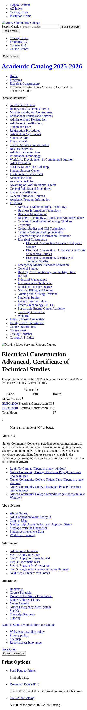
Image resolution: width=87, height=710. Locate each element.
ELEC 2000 (10, 403)
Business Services (21, 148)
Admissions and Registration (28, 119)
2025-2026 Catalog (22, 698)
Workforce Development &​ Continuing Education (41, 159)
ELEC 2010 (10, 408)
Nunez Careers (19, 603)
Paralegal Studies (29, 297)
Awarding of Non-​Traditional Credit (33, 185)
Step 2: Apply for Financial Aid (30, 558)
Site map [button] (15, 639)
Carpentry (24, 225)
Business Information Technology (39, 210)
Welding (23, 315)
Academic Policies (21, 181)
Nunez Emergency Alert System (30, 607)
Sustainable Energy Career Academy (41, 308)
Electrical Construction (24, 83)
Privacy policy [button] (19, 635)
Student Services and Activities (29, 145)
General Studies (28, 268)
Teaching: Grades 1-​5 (31, 312)
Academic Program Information (30, 199)
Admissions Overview (24, 551)
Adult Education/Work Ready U (30, 517)
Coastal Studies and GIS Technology (41, 228)
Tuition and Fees (20, 127)
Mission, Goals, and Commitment (31, 112)
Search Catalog (11, 26)
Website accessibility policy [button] (27, 631)
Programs (16, 80)
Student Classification (23, 192)
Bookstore (16, 589)
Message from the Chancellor (28, 528)
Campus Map (18, 520)
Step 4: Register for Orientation (30, 565)
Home (14, 76)
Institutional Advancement (26, 174)
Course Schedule (20, 592)
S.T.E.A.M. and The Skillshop (29, 167)
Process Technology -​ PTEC (36, 305)
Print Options (11, 56)
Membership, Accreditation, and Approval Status (41, 524)
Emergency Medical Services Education (43, 265)
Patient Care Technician (33, 301)
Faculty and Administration (27, 323)
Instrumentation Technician (35, 283)
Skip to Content (20, 5)
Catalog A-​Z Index (22, 337)
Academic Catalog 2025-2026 (42, 66)
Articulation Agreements (25, 134)
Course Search (19, 49)
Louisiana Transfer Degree (35, 286)
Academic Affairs (21, 177)
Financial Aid (18, 141)
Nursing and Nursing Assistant (37, 294)
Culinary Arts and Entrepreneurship (40, 232)
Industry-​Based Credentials (27, 319)
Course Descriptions (23, 326)
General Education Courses (27, 196)
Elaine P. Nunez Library (25, 599)
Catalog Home (19, 12)
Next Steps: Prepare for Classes (30, 573)
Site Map (15, 610)
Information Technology (25, 156)
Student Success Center (25, 170)
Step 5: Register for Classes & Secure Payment (39, 569)
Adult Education (20, 163)
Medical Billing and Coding (35, 290)
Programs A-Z (19, 41)
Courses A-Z (18, 45)
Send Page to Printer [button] (23, 670)
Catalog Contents (21, 334)
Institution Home (20, 16)
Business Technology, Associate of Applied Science (51, 217)
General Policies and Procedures (30, 188)
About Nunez (18, 513)
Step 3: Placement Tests (25, 562)
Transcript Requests (22, 614)
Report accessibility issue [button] (26, 642)
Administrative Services (25, 152)
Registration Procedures (25, 130)
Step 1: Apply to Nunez (25, 554)
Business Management (32, 214)
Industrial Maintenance (32, 279)
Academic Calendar (22, 105)
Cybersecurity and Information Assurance (44, 236)
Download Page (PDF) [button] (24, 684)
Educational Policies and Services (31, 116)
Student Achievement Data (27, 531)
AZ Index (16, 8)
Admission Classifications (26, 123)
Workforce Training (22, 535)
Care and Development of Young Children (45, 221)
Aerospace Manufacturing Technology (42, 206)
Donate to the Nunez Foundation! (31, 596)
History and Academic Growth (29, 108)
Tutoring (15, 618)
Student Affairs (19, 137)
